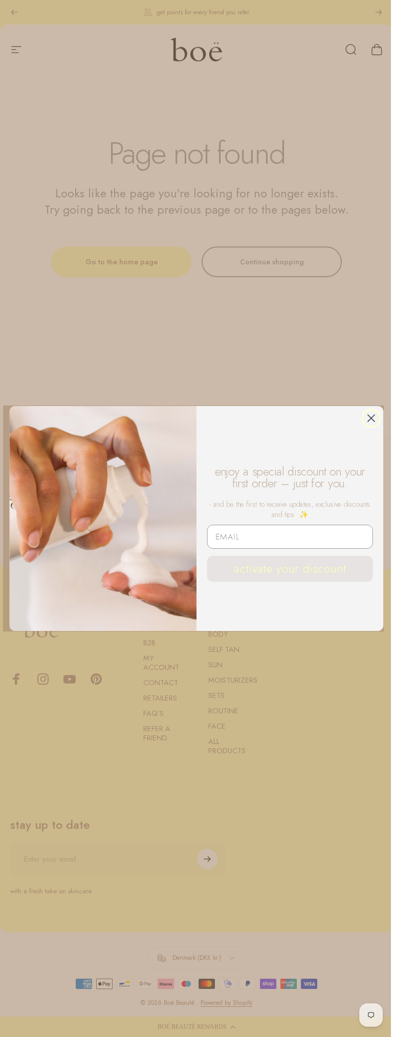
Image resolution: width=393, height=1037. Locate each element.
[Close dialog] (371, 418)
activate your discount (290, 568)
